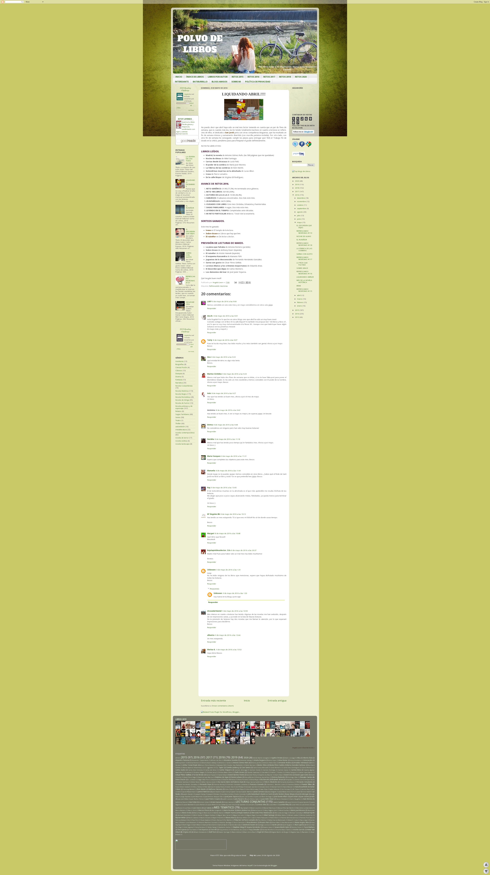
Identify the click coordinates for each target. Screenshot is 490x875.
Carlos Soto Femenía (195, 770)
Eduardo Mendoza (229, 779)
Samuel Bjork (222, 825)
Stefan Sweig (212, 827)
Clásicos (178, 370)
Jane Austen (216, 792)
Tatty (209, 340)
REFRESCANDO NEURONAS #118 (304, 244)
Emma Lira (298, 779)
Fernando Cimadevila (304, 782)
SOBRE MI (236, 81)
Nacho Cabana (193, 818)
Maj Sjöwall (244, 808)
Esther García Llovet (208, 782)
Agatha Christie (276, 758)
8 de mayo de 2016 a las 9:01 (226, 316)
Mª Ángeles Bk (213, 514)
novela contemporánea (184, 432)
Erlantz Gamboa (182, 782)
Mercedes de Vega (281, 813)
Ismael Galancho (183, 134)
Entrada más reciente (213, 700)
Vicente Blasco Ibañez (283, 830)
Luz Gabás (207, 808)
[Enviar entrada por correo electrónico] (235, 282)
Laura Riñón (211, 805)
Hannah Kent (276, 787)
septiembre (302, 208)
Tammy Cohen (296, 827)
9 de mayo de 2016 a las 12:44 (227, 635)
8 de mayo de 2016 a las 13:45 (224, 487)
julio (299, 215)
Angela (186, 94)
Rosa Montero (252, 822)
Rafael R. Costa (293, 820)
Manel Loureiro (255, 808)
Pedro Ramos (216, 820)
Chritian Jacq (211, 772)
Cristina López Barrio (305, 772)
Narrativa (179, 383)
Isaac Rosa (264, 789)
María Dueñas (284, 810)
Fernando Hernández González (186, 784)
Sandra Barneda (235, 825)
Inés (209, 393)
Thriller (178, 423)
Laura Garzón (303, 802)
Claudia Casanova (253, 772)
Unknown (211, 570)
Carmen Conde (255, 770)
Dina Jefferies (249, 777)
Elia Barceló (264, 779)
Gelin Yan (230, 787)
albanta (210, 635)
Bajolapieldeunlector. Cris (218, 550)
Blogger (274, 865)
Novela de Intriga (182, 400)
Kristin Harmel (229, 802)
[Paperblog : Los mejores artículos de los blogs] (298, 155)
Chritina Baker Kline (225, 772)
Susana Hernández (253, 827)
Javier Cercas (236, 792)
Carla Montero (276, 767)
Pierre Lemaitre (249, 820)
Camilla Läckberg (232, 767)
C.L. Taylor (219, 767)
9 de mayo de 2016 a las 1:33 (235, 593)
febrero (300, 302)
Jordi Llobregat (302, 794)
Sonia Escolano (200, 827)
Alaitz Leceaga (290, 758)
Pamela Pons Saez (306, 818)
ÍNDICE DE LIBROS (195, 76)
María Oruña (186, 813)
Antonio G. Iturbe (225, 763)
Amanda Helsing (245, 760)
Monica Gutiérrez (306, 815)
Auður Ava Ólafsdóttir (235, 765)
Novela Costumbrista (183, 386)
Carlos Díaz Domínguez (291, 767)
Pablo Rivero (274, 818)
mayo (299, 222)
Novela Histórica (181, 391)
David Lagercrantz (301, 775)
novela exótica (181, 441)
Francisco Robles (293, 784)
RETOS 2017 (269, 76)
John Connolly (240, 794)
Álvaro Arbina (236, 832)
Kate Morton (307, 799)
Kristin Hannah (216, 802)
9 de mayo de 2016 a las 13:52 (229, 649)
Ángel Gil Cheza (263, 832)
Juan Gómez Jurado (308, 796)
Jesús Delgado (271, 792)
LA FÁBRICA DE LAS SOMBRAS (304, 249)
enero (299, 306)
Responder (211, 308)
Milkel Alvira (281, 815)
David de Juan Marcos (205, 777)
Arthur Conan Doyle (190, 765)
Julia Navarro (239, 799)
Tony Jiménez (223, 830)
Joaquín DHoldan (213, 794)
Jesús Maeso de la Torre (287, 792)
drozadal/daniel (214, 611)
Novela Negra (180, 394)
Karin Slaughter (295, 799)
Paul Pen (195, 820)
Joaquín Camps (200, 794)
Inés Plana (240, 789)
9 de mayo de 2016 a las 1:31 (228, 570)
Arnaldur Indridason (301, 763)
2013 (297, 317)
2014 (297, 314)
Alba (298, 758)
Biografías (179, 364)
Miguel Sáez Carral (224, 815)
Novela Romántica (182, 397)
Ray (209, 487)
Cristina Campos (290, 772)
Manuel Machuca (269, 808)
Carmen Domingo (269, 770)
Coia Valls (264, 772)
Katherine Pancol (181, 802)
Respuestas (214, 589)
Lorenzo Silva (261, 804)
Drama (178, 376)
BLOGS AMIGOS (219, 81)
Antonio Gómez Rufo (240, 763)
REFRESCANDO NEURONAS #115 (304, 290)
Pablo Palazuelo (262, 818)
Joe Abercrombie (228, 794)
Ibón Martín (201, 789)
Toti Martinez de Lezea (238, 830)
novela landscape (182, 444)
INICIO (178, 76)
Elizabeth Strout (277, 779)
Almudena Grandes (231, 760)
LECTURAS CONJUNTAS (250, 801)
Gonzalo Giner (264, 787)
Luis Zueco (197, 808)
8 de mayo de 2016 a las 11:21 (234, 456)
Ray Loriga (303, 820)
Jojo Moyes (291, 794)
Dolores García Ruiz (262, 777)
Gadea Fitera (220, 787)
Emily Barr (289, 779)
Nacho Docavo (205, 818)
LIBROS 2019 (180, 719)
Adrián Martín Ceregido (261, 758)
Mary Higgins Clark (271, 810)
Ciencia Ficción (181, 367)
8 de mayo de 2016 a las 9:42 (228, 410)
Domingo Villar (293, 777)
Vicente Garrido (299, 830)
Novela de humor (182, 403)
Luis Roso (187, 808)
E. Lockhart (192, 779)
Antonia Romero (193, 763)
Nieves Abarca (231, 817)
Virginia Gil (187, 832)
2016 (297, 195)
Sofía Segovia (188, 827)
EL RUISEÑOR (190, 207)
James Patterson (204, 792)
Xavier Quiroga (224, 832)
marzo (300, 299)
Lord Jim (251, 805)
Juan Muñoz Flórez (196, 799)
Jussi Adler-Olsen (267, 799)
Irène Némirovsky (252, 789)
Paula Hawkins (205, 820)
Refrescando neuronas (218, 286)
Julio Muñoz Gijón (253, 799)
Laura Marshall (188, 805)
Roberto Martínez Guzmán (208, 822)
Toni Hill (214, 830)
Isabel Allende (274, 789)
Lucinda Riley (284, 804)
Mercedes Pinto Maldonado (262, 813)
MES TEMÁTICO (224, 807)
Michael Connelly (295, 813)
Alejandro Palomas (182, 760)
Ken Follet (193, 802)
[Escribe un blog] (242, 282)
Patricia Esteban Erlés (182, 820)
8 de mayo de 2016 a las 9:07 (225, 340)
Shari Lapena (299, 825)
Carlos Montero (307, 767)
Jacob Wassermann (189, 792)
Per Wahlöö (228, 820)
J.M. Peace (295, 789)
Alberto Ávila (307, 758)
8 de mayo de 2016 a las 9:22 (223, 357)
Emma (210, 425)
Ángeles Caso (295, 832)
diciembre (301, 198)
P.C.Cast (252, 818)
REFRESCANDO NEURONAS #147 (190, 279)
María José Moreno (298, 810)
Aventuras (179, 361)
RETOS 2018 (285, 76)
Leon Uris (231, 805)
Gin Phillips (239, 787)
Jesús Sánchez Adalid (304, 792)
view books (191, 110)
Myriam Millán (180, 817)
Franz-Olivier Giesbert (182, 787)
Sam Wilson (197, 825)
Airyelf (250, 865)
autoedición (180, 426)
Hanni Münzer (288, 787)
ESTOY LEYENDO (185, 119)
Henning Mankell (189, 789)
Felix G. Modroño (271, 782)
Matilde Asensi (218, 813)
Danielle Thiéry (252, 775)
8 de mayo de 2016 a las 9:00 (224, 301)
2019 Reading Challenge (185, 330)
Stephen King (238, 827)
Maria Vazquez (214, 456)
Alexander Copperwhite (200, 760)
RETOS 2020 (301, 76)
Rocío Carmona (239, 822)
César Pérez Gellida (183, 775)
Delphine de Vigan (221, 777)
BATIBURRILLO (200, 81)
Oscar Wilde (243, 818)
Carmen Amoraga (241, 770)
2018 (297, 188)
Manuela (211, 470)
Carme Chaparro (225, 770)
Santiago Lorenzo (264, 825)
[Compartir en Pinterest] (249, 282)
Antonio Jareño (256, 763)
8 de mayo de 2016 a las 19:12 (233, 514)
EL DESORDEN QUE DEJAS (190, 231)
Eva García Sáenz (224, 782)
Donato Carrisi (306, 777)
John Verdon (279, 794)
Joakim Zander (188, 794)
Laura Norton (200, 805)
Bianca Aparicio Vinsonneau (192, 767)
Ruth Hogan (187, 825)
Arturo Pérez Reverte (207, 765)
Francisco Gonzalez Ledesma (237, 784)
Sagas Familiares (182, 414)
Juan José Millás (183, 799)
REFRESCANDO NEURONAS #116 (304, 272)
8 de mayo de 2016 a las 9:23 (234, 374)
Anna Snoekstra (295, 760)
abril (299, 295)
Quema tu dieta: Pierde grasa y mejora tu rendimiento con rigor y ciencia (185, 127)
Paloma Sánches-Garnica (289, 818)
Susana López (267, 827)
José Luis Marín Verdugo (263, 796)
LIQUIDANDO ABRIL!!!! (305, 277)
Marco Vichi (192, 810)
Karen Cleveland (282, 799)
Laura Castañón (279, 802)
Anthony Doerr (180, 763)
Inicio (247, 700)
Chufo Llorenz (239, 772)
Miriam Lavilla (293, 815)
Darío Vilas (278, 775)
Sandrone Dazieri (249, 825)
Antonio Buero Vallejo (209, 763)
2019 (297, 184)
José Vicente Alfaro (281, 796)
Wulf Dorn (212, 832)
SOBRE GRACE (302, 268)
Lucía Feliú (295, 805)
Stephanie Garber (224, 827)
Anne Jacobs (307, 760)
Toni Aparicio (203, 830)
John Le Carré (267, 794)
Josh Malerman (197, 796)
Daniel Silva (222, 775)
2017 (297, 191)
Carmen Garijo (283, 770)
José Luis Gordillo (247, 796)
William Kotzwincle (200, 832)
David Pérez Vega (190, 777)
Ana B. (210, 316)
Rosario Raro (265, 822)
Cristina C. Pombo (276, 772)
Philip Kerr (238, 820)
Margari (210, 533)
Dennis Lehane (236, 777)
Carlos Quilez (180, 770)
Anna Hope (272, 760)
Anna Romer (282, 760)
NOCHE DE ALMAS (304, 236)
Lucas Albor (273, 805)
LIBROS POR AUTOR (218, 76)
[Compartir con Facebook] (247, 282)
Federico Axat (238, 782)
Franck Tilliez (307, 784)
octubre (300, 205)
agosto (300, 212)
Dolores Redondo (278, 777)
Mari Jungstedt (216, 810)
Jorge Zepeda (185, 796)
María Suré (207, 813)
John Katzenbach (254, 794)
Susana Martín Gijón (282, 827)
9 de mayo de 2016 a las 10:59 (235, 611)
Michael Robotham (184, 815)
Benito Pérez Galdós (277, 765)
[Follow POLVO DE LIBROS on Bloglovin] (303, 133)
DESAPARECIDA (190, 303)
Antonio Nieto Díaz (269, 763)
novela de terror (182, 438)
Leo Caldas (221, 805)
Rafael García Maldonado (276, 820)
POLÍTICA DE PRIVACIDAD (257, 81)
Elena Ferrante (243, 779)
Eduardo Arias (215, 779)
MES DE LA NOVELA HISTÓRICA (304, 281)
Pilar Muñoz (262, 820)
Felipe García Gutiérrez (254, 782)
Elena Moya (254, 779)
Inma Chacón (229, 789)
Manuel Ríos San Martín (286, 808)
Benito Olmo (262, 765)
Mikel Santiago (269, 815)
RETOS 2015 (237, 76)
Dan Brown (199, 775)
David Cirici (288, 775)
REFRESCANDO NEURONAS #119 (304, 232)
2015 (297, 310)
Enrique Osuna (310, 779)
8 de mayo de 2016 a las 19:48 (227, 533)
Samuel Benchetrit (209, 825)
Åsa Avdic (305, 832)
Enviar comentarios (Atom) (223, 706)
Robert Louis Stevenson (188, 822)
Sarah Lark (276, 825)
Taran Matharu (309, 827)
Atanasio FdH (221, 765)
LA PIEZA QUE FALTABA (302, 264)
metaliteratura (181, 429)
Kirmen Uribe (203, 802)
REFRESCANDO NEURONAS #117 (304, 258)
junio (299, 219)
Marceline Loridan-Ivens (304, 808)
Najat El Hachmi (218, 818)
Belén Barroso (250, 765)
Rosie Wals (275, 822)
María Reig (197, 813)
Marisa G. (211, 649)
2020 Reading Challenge (185, 89)
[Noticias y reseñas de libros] (301, 171)
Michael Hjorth (309, 813)
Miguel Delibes (210, 815)
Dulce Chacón (180, 779)
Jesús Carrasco (259, 792)
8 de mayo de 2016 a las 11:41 (228, 470)
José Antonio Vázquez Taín (214, 796)
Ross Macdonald (287, 822)
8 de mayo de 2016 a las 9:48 (226, 425)
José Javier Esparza (232, 796)
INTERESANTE (182, 81)
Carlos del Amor (211, 770)
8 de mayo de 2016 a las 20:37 (243, 550)
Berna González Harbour (296, 765)
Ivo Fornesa (286, 789)
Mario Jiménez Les (243, 810)
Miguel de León (238, 815)
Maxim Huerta (230, 813)
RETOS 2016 (253, 76)
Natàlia (210, 439)
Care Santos (246, 767)
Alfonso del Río (216, 760)
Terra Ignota (182, 830)
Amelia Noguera (260, 760)
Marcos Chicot (203, 810)
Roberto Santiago (225, 822)
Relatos (178, 411)
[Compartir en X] (244, 282)
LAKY (209, 301)
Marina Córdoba (214, 374)
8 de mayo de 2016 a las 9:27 (224, 393)
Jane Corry (226, 792)
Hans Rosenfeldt (301, 787)
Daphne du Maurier (266, 775)
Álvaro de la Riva (249, 832)
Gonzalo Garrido (251, 787)
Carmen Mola (296, 770)
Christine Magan (198, 772)
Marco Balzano (180, 810)
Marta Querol (257, 810)
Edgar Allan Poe (203, 779)
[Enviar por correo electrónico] (240, 282)
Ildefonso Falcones (215, 789)
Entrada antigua (277, 700)
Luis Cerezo (306, 805)
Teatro (178, 420)
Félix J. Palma (197, 787)
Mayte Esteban (243, 813)
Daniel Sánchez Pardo (236, 775)
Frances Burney (219, 784)
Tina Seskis (192, 830)
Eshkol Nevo (195, 782)
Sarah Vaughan (287, 825)
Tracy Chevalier (254, 830)
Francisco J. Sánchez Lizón (276, 784)
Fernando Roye (205, 784)
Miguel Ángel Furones (254, 815)
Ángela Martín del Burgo (279, 832)
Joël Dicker (294, 796)
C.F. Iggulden (208, 767)
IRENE (299, 286)
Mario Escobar (229, 810)
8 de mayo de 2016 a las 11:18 (227, 439)
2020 (297, 181)
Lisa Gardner (241, 805)
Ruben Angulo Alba (302, 822)
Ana (209, 357)
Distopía (178, 373)
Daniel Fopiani (211, 775)
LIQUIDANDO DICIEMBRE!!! (190, 183)
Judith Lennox (227, 799)
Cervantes (187, 772)
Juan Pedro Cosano (213, 799)
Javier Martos (247, 792)
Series (177, 417)
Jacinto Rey (305, 789)
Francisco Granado (257, 784)
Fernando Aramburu (287, 782)
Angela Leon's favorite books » (303, 748)
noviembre (301, 201)
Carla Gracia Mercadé (260, 767)
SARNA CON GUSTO (189, 255)
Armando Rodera (285, 763)
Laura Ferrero (292, 802)
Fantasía (178, 379)
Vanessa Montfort (268, 830)
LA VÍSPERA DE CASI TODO (190, 158)
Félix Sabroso (208, 787)
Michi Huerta (197, 815)
